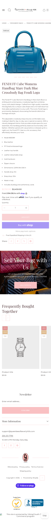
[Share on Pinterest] (30, 241)
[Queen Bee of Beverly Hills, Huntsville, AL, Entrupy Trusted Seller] (15, 510)
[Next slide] (8, 318)
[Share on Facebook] (17, 241)
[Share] (11, 241)
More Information (11, 421)
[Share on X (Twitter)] (24, 241)
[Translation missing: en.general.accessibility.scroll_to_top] (42, 477)
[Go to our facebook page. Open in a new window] (4, 445)
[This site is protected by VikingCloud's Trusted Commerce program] (25, 515)
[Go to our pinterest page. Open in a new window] (17, 445)
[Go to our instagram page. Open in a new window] (10, 445)
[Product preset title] (20, 347)
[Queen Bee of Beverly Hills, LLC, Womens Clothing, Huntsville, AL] (34, 503)
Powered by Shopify (30, 478)
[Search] (9, 10)
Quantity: (5, 203)
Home (4, 23)
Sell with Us (25, 285)
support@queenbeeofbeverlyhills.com (18, 431)
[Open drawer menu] (3, 10)
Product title (7, 372)
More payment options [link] (25, 231)
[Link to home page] (25, 458)
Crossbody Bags (16, 23)
